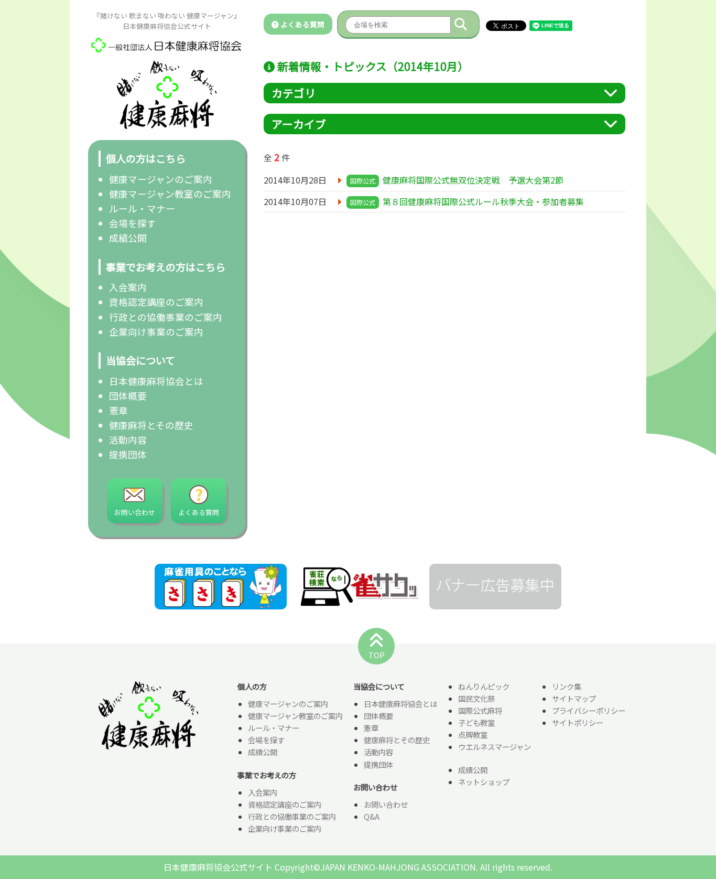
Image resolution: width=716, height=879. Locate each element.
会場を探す (132, 223)
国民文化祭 (476, 698)
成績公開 (128, 237)
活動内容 (128, 439)
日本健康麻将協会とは (156, 381)
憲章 (118, 410)
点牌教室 (472, 734)
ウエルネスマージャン (494, 746)
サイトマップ (574, 698)
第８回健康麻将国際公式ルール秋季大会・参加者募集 (483, 201)
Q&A (371, 816)
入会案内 (128, 287)
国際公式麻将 (480, 710)
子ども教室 (476, 722)
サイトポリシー (577, 722)
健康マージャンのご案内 (160, 179)
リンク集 (566, 686)
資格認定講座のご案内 (156, 301)
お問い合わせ (386, 804)
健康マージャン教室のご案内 (170, 193)
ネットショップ (483, 781)
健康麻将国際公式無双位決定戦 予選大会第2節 (473, 180)
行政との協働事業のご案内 (165, 317)
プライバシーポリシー (588, 710)
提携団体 (128, 454)
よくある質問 (301, 24)
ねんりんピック (483, 686)
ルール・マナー (142, 208)
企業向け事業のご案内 (156, 331)
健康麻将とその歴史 (151, 425)
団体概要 (128, 395)
